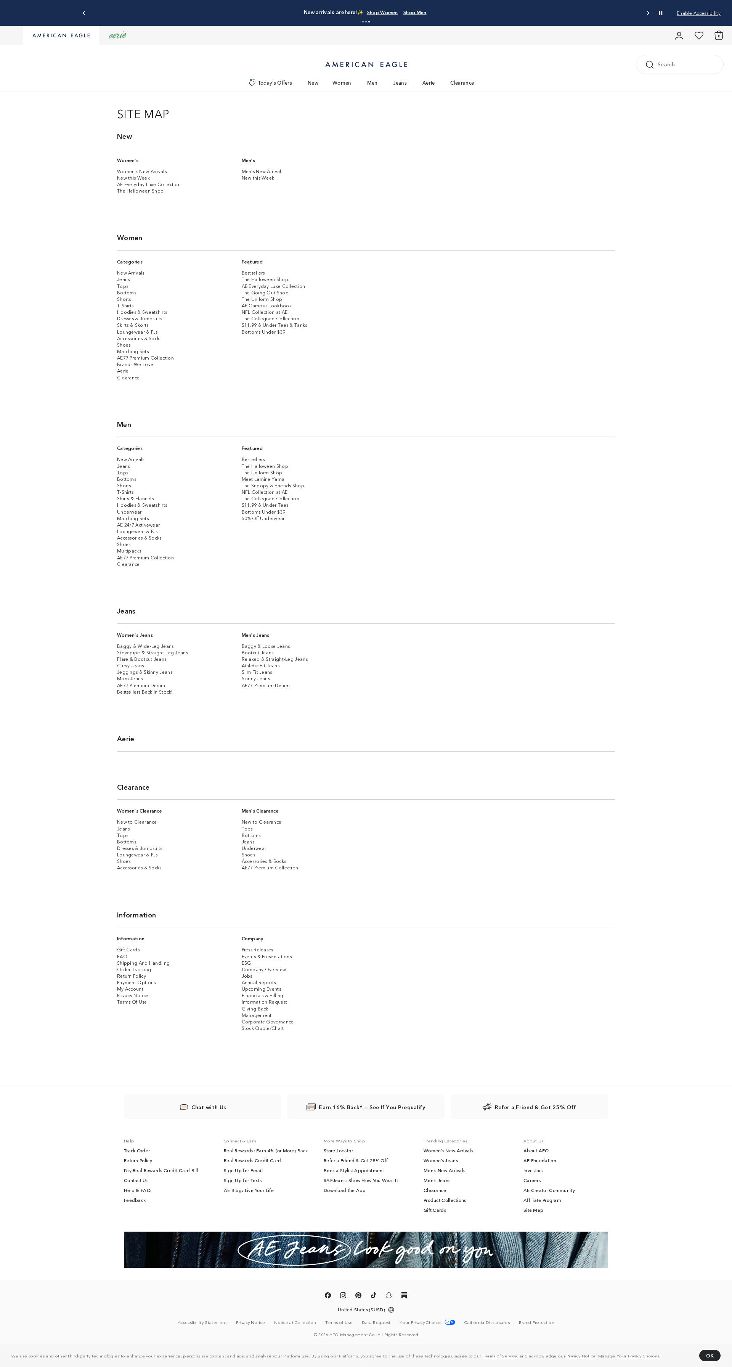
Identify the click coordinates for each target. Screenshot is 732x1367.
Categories (130, 261)
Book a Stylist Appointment (354, 1170)
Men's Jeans (256, 634)
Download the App (345, 1190)
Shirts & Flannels (135, 498)
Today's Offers (275, 82)
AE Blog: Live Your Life (249, 1190)
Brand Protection (536, 1322)
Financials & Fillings (264, 995)
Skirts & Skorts (133, 324)
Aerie (428, 82)
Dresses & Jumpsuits (139, 318)
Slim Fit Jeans (257, 671)
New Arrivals (130, 272)
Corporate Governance (268, 1021)
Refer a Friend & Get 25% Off (356, 1160)
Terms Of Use (132, 1001)
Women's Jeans (135, 634)
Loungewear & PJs (137, 331)
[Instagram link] (343, 1296)
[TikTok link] (374, 1296)
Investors (533, 1170)
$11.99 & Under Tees (265, 504)
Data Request (376, 1322)
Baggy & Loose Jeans (266, 646)
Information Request (264, 1001)
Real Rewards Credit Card (252, 1160)
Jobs (247, 975)
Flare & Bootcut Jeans (141, 658)
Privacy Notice (581, 1356)
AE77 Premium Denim (141, 685)
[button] (363, 21)
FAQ (122, 956)
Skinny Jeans (256, 678)
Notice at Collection (295, 1322)
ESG (246, 962)
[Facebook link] (328, 1296)
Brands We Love (135, 364)
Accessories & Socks (139, 338)
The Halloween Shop (140, 190)
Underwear (129, 511)
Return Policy (131, 975)
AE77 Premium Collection (145, 357)
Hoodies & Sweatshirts (142, 311)
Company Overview (264, 969)
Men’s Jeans (437, 1180)
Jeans (400, 82)
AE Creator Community (549, 1190)
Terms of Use (339, 1322)
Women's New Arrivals (142, 171)
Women (342, 82)
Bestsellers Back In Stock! (145, 691)
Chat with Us (208, 1107)
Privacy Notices (134, 995)
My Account (130, 988)
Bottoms (126, 292)
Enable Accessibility (699, 13)
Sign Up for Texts (243, 1180)
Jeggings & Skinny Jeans (144, 671)
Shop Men (433, 12)
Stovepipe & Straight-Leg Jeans (152, 652)
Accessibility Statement (202, 1322)
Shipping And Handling (143, 962)
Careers (532, 1180)
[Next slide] (648, 13)
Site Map (533, 1209)
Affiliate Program (542, 1200)
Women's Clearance (139, 810)
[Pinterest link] (358, 1296)
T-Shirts (125, 305)
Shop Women (401, 12)
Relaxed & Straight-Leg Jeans (275, 658)
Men (372, 82)
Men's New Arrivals (262, 171)
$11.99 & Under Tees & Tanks (274, 324)
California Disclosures (487, 1322)
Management (257, 1015)
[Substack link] (404, 1296)
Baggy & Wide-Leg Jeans (145, 646)
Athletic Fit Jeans (260, 665)
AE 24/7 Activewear (138, 524)
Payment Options (136, 982)
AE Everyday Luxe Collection (149, 184)
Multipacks (129, 550)
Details (458, 12)
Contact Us (136, 1180)
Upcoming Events (261, 988)
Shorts (124, 299)
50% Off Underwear (263, 518)
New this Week (133, 177)
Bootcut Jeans (258, 652)
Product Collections (445, 1200)
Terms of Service (500, 1356)
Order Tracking (134, 969)
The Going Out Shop (265, 292)
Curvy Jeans (130, 665)
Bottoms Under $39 (264, 331)
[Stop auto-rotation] (660, 13)
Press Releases (257, 949)
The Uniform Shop (262, 299)
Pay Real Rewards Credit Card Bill (161, 1170)
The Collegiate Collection (271, 318)
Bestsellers (253, 272)
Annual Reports (259, 982)
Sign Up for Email (243, 1170)
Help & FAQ (137, 1190)
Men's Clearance (260, 810)
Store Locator (338, 1150)
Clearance (462, 82)
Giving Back (255, 1008)
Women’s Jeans (441, 1160)
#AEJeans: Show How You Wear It (361, 1180)
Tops (122, 286)
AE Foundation (539, 1160)
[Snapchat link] (389, 1296)
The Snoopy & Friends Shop (273, 485)
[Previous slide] (84, 13)
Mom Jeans (130, 678)
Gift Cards (128, 949)
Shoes (124, 344)
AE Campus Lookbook (267, 305)
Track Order (137, 1150)
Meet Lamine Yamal (264, 478)
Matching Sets (133, 351)
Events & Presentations (267, 956)
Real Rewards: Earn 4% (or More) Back (266, 1150)
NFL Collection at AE (265, 311)
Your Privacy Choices (637, 1356)
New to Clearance (137, 821)
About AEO (536, 1150)
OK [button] (710, 1355)
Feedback (135, 1200)
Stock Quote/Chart (263, 1028)
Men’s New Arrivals (444, 1170)
